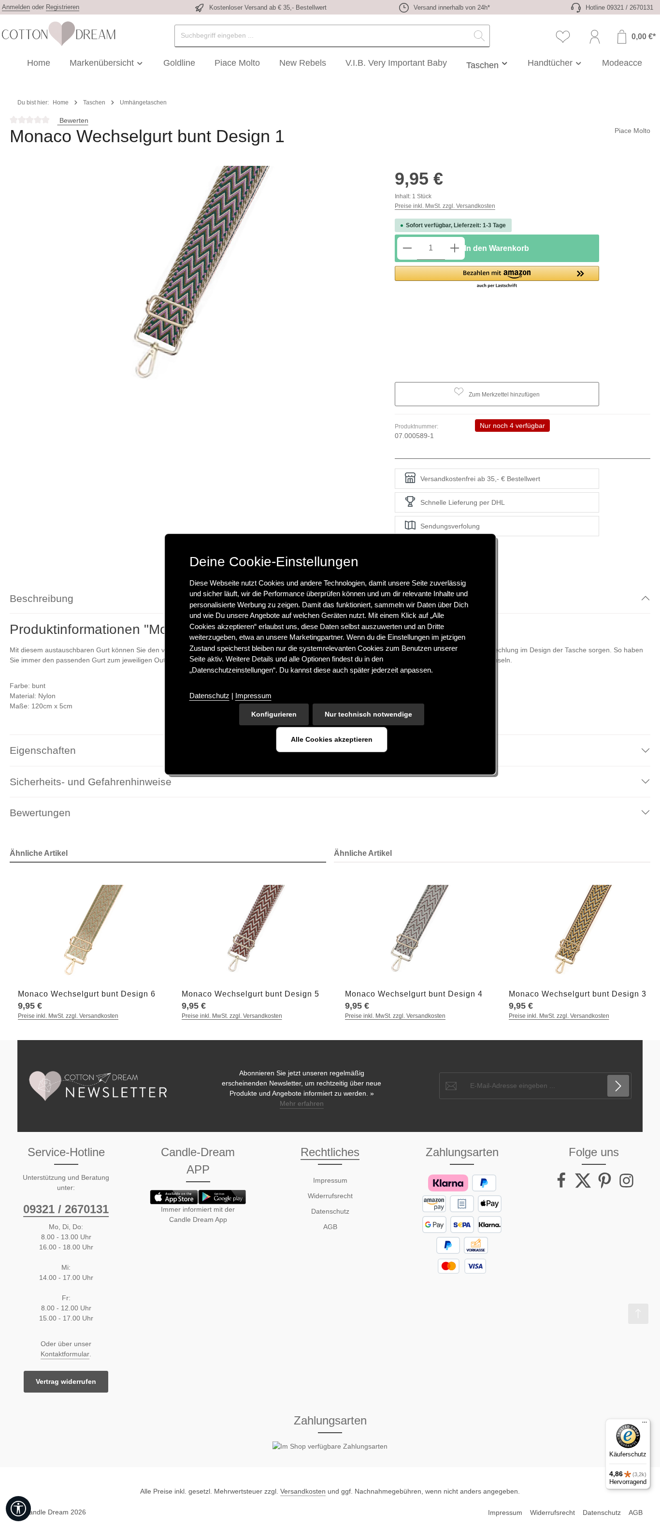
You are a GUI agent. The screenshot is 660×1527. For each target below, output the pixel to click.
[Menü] (644, 1424)
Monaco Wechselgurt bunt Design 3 (577, 994)
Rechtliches (330, 1152)
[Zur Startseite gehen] (58, 33)
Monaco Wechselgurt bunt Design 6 (87, 994)
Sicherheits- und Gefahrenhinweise (91, 781)
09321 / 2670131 (66, 1209)
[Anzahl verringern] (407, 248)
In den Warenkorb (496, 248)
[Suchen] (479, 36)
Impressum (330, 1180)
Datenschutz (330, 1211)
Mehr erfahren (302, 1103)
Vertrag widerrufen (66, 1381)
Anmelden (16, 7)
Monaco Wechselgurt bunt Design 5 (250, 994)
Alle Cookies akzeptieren (332, 739)
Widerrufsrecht (330, 1196)
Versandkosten (303, 1491)
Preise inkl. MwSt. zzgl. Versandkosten (445, 206)
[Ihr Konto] (595, 37)
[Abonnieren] (618, 1086)
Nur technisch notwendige (368, 714)
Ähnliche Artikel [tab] (39, 853)
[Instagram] (626, 1186)
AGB (330, 1227)
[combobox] (322, 36)
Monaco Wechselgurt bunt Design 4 (414, 994)
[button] (497, 277)
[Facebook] (562, 1186)
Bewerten (72, 120)
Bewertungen (40, 812)
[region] (192, 281)
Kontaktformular (65, 1354)
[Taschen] (487, 63)
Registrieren (62, 7)
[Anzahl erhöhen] (455, 248)
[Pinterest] (606, 1186)
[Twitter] (584, 1186)
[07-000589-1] (192, 281)
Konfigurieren (274, 714)
